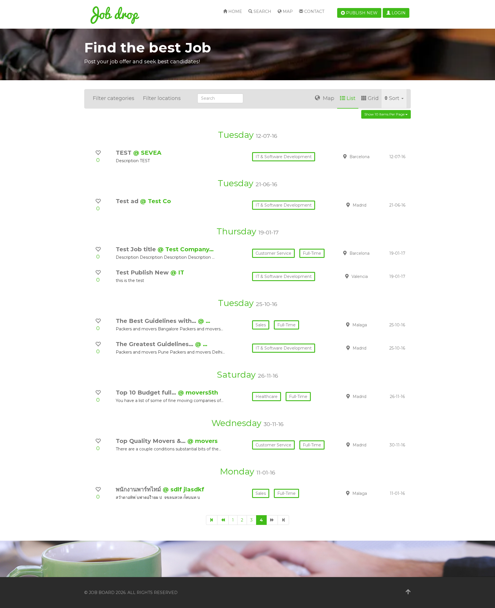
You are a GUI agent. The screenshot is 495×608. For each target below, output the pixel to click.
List (351, 98)
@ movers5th (198, 392)
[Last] (283, 520)
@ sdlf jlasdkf (183, 489)
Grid (373, 98)
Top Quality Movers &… (151, 441)
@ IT (177, 272)
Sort (395, 98)
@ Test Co (155, 201)
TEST (124, 152)
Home (234, 11)
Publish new (361, 12)
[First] (211, 520)
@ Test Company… (186, 249)
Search (261, 11)
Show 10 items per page (384, 114)
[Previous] (223, 520)
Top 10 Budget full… (147, 392)
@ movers (202, 441)
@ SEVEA (147, 152)
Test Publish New (143, 272)
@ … (204, 320)
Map (287, 11)
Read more (370, 156)
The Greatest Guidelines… (155, 344)
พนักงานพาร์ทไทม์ (139, 489)
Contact (313, 11)
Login (398, 12)
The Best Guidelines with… (157, 320)
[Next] (272, 520)
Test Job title (137, 249)
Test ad (128, 201)
